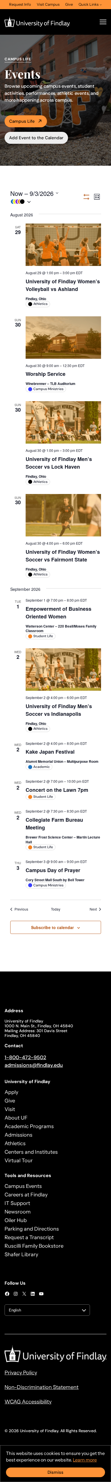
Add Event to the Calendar (36, 138)
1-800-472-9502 (25, 1057)
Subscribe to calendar (52, 927)
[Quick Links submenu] (101, 4)
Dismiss (55, 1472)
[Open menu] (103, 22)
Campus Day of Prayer (53, 870)
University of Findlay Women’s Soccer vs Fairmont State (63, 555)
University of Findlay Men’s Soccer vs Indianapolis (59, 710)
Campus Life (22, 121)
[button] (46, 202)
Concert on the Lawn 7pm (57, 790)
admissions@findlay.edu (34, 1065)
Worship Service (45, 374)
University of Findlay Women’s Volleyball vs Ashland (63, 285)
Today (55, 909)
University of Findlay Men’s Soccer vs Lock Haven (59, 462)
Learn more (85, 1460)
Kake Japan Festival (50, 751)
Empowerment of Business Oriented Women (58, 612)
